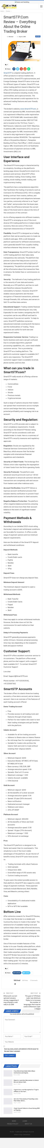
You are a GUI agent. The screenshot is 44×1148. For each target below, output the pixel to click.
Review (38, 36)
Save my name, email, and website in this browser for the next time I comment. (21, 1050)
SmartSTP (8, 73)
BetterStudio (26, 1134)
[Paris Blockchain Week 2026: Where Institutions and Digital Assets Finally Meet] (8, 1073)
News (14, 1121)
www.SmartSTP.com (28, 109)
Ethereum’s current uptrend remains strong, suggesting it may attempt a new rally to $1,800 (11, 1000)
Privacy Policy (12, 1124)
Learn (25, 1121)
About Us (28, 1124)
